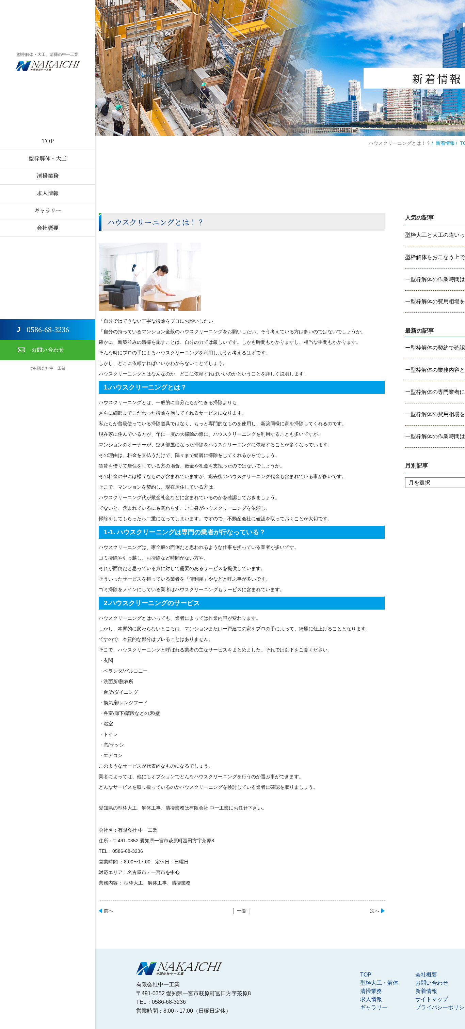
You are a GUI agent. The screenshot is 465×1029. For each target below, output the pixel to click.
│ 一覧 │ (242, 910)
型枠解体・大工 (48, 158)
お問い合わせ (47, 350)
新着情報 (445, 143)
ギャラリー (47, 210)
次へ (375, 910)
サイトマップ (431, 999)
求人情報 (48, 193)
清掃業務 (48, 176)
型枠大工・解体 (379, 983)
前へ (108, 910)
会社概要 (48, 228)
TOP (48, 141)
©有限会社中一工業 (48, 368)
